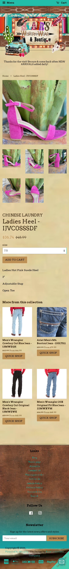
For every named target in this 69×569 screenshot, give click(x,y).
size (4, 244)
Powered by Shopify (16, 551)
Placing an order (34, 474)
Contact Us (34, 470)
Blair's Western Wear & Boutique (45, 548)
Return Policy (34, 483)
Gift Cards (34, 479)
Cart (63, 2)
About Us (34, 466)
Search (34, 496)
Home (5, 76)
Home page (34, 462)
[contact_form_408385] (62, 562)
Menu (10, 2)
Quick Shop (13, 355)
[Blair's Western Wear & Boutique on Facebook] (30, 513)
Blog (34, 457)
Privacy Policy (34, 487)
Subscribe (56, 538)
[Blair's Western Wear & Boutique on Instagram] (39, 513)
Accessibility (34, 491)
